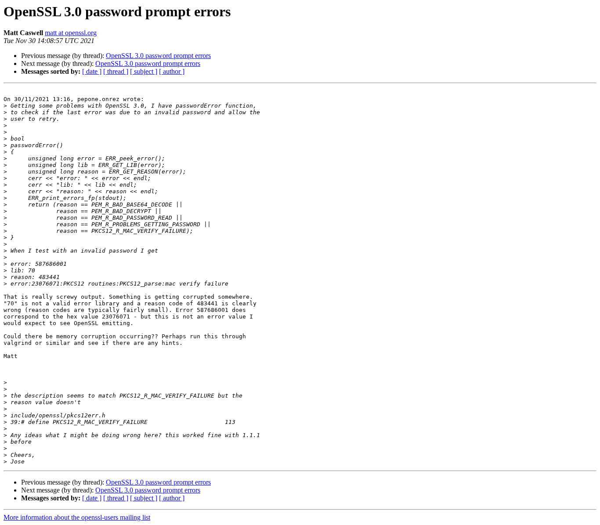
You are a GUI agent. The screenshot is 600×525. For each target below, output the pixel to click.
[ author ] (171, 71)
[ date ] (91, 71)
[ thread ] (115, 71)
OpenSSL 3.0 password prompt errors (158, 55)
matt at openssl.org (71, 32)
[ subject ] (143, 71)
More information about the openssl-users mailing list (77, 517)
